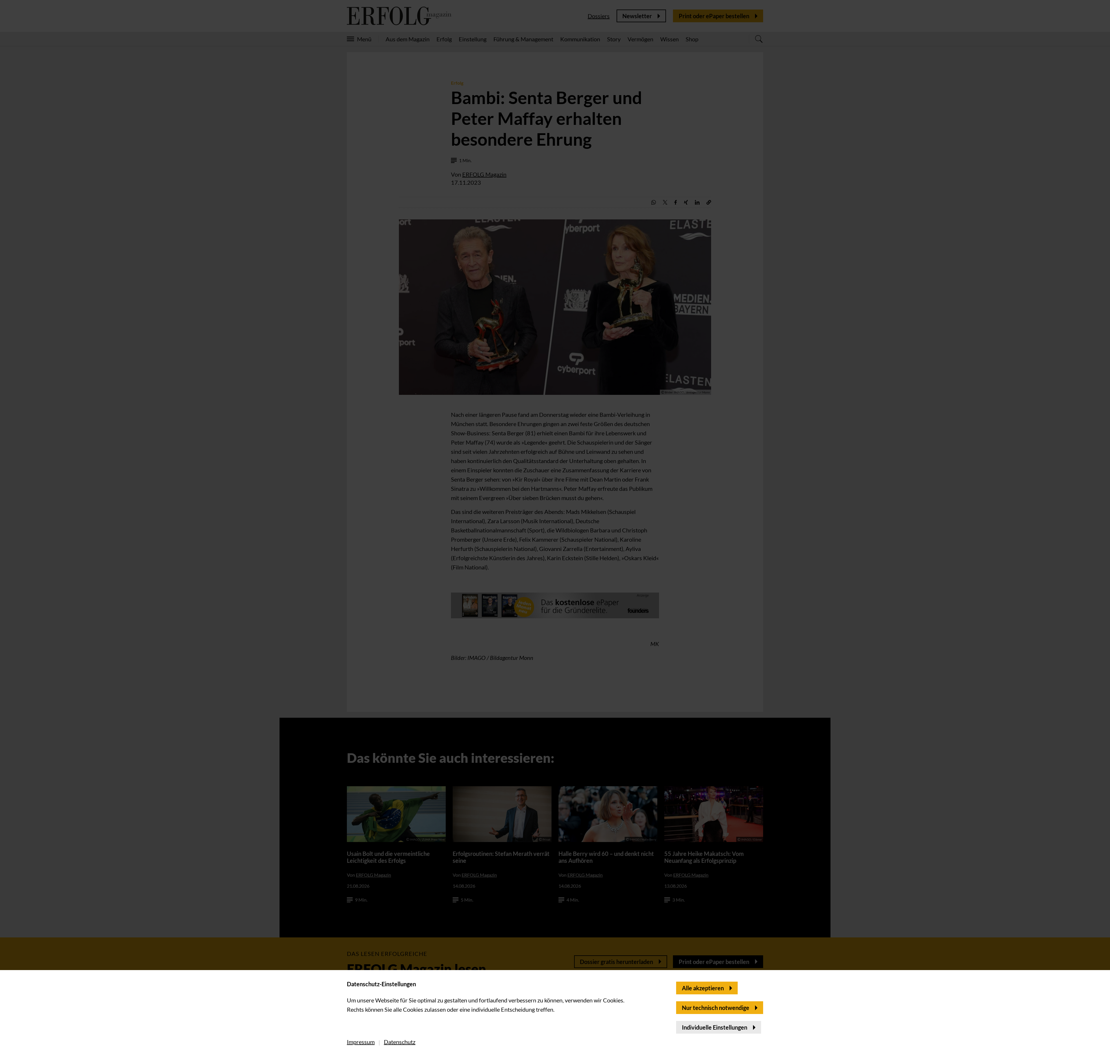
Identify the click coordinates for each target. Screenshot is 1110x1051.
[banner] (555, 525)
